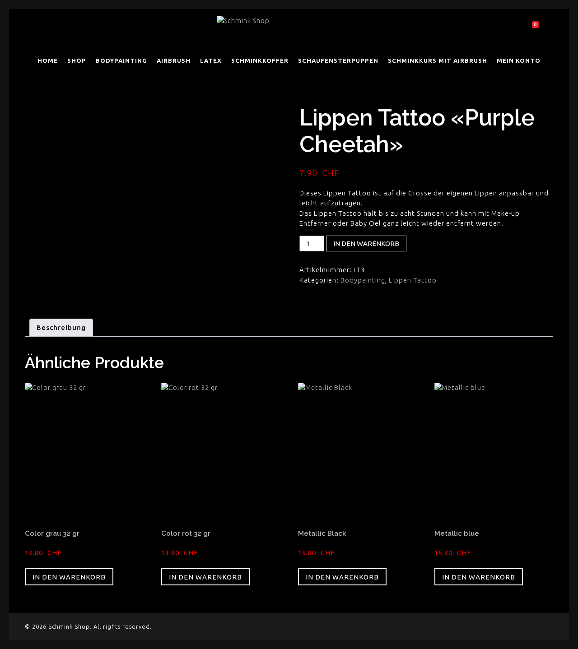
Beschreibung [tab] (61, 327)
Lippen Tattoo (413, 280)
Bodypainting (362, 280)
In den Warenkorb (366, 243)
